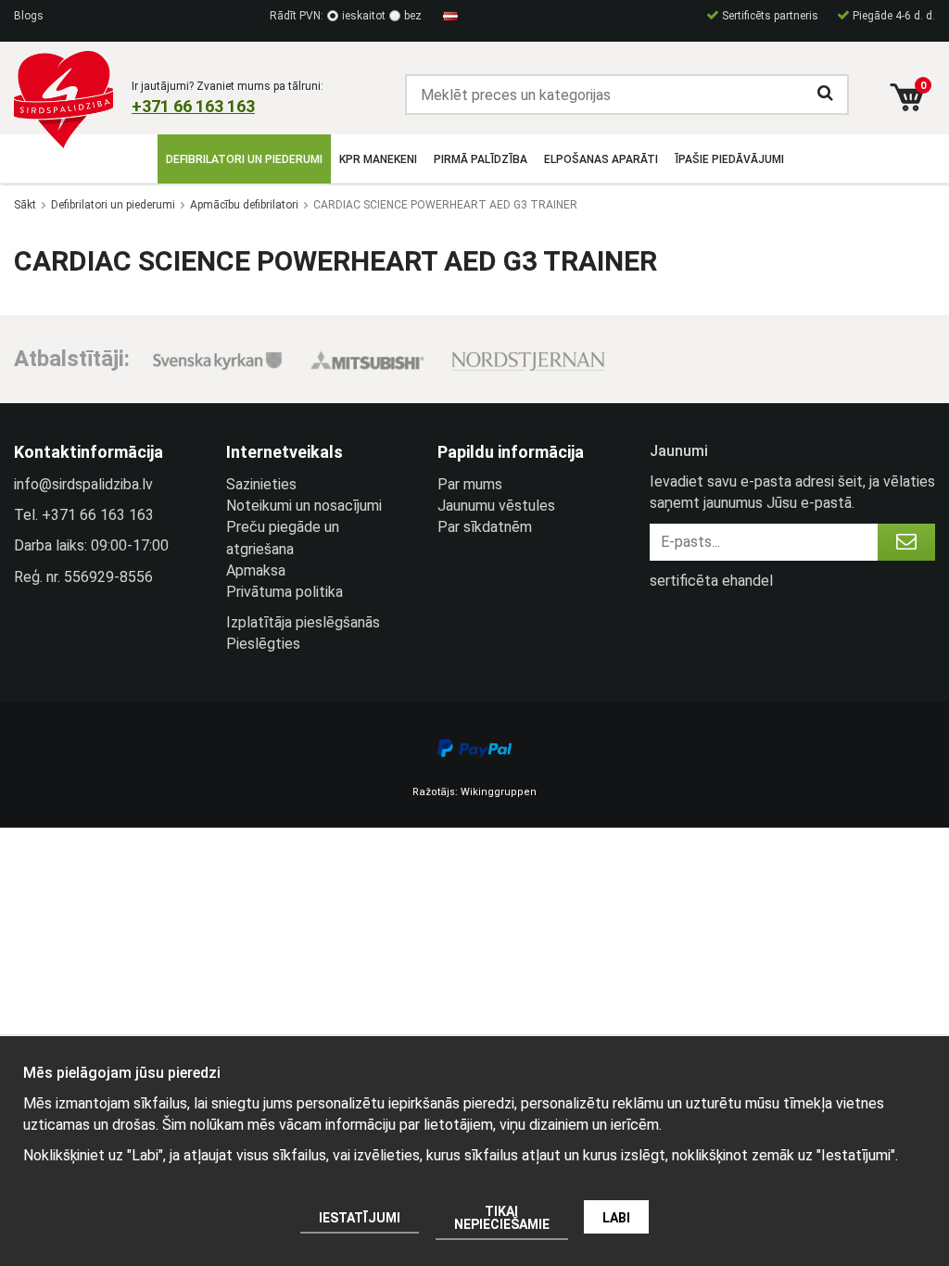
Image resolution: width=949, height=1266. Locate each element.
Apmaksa (255, 570)
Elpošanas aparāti (601, 159)
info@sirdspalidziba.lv (83, 484)
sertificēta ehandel (711, 580)
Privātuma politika (284, 592)
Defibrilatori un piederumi (244, 159)
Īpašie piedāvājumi (729, 159)
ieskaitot (364, 15)
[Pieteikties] (906, 542)
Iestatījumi (359, 1217)
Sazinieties (261, 484)
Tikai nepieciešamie (502, 1218)
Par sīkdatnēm (484, 527)
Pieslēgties (263, 643)
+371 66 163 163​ (193, 106)
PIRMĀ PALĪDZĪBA (480, 159)
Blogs (29, 15)
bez (413, 15)
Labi (616, 1217)
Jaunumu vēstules (496, 505)
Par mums (469, 484)
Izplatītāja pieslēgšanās (303, 622)
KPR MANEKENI (378, 159)
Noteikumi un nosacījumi (304, 505)
